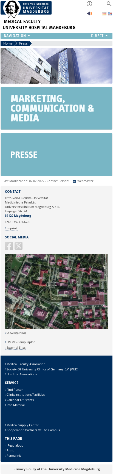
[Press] (56, 174)
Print (10, 450)
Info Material (16, 405)
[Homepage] (26, 17)
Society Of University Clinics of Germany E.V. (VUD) (42, 369)
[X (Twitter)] (19, 248)
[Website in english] (110, 14)
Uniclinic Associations (22, 374)
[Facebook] (9, 248)
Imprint (12, 228)
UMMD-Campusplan (21, 342)
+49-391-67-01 (22, 222)
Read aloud (15, 445)
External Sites (16, 347)
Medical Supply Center (22, 425)
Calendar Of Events (20, 400)
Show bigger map (17, 333)
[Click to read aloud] (89, 15)
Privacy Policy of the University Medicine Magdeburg (56, 469)
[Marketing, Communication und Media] (56, 128)
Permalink (14, 455)
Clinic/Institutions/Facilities (26, 394)
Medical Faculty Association (26, 364)
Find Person (15, 389)
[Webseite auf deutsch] (105, 14)
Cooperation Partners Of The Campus (33, 430)
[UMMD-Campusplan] (56, 328)
